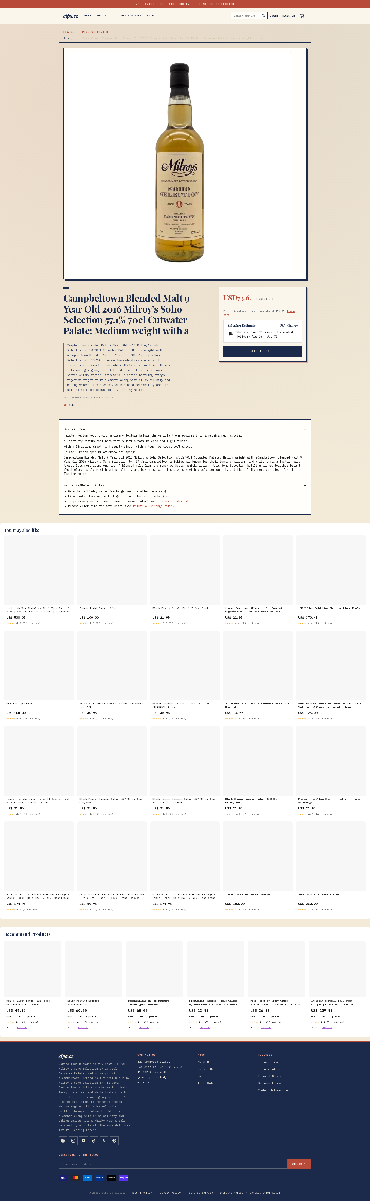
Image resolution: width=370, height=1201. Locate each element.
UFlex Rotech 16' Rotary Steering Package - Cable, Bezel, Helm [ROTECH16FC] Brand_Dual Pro (37, 896)
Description (74, 429)
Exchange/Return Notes (84, 485)
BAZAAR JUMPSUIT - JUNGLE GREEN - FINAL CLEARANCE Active (180, 705)
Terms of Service (270, 1075)
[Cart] (302, 16)
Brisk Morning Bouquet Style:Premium (83, 1002)
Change (292, 325)
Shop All (103, 15)
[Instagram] (73, 1140)
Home (87, 15)
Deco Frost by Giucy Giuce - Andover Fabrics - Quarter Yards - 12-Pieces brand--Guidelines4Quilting (275, 1002)
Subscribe (299, 1163)
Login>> (22, 1027)
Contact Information (273, 1090)
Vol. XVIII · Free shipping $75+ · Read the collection (185, 4)
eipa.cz (70, 15)
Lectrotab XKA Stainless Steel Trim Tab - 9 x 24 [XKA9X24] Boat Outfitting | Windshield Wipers (38, 610)
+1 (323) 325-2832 (152, 1072)
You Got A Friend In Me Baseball (248, 894)
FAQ (200, 1075)
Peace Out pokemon (19, 703)
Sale (150, 15)
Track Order (206, 1083)
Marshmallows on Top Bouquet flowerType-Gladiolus (148, 1002)
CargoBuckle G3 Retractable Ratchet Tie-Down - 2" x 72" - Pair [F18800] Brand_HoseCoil (111, 896)
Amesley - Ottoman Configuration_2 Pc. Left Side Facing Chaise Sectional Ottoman (329, 705)
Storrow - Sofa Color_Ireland (319, 894)
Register (288, 15)
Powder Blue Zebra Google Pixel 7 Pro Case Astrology (329, 800)
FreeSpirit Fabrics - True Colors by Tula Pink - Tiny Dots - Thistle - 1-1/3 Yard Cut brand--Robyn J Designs (214, 1002)
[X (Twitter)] (104, 1140)
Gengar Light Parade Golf (97, 608)
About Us (204, 1062)
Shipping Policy (270, 1083)
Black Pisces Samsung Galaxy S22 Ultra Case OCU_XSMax (110, 800)
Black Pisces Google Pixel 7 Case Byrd (180, 608)
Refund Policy (268, 1062)
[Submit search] (263, 16)
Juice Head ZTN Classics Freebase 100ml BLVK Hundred (257, 705)
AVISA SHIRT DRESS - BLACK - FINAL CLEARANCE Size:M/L (111, 705)
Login (274, 15)
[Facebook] (63, 1140)
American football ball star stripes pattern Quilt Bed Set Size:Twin (333, 1002)
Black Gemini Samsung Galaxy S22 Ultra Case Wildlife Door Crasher (183, 800)
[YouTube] (83, 1140)
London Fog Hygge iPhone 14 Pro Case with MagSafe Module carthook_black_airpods (255, 609)
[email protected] (175, 501)
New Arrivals (131, 15)
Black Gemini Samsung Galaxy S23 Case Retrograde (252, 800)
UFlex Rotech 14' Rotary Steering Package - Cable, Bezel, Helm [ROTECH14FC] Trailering (183, 896)
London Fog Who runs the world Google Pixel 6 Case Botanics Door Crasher (37, 800)
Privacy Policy (269, 1069)
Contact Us (206, 1069)
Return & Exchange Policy (153, 506)
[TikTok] (94, 1140)
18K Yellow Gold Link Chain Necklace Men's (329, 608)
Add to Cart (262, 351)
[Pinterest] (114, 1140)
